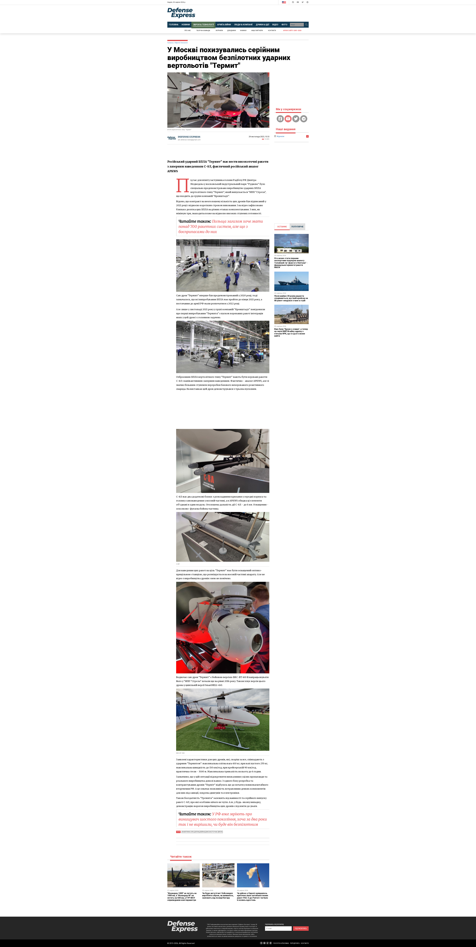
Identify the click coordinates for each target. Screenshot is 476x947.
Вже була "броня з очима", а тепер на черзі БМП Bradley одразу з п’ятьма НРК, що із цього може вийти (291, 332)
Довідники (231, 30)
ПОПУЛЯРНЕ (297, 226)
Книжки (243, 30)
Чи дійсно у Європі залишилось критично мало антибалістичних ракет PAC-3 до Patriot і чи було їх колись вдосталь (252, 896)
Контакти (272, 30)
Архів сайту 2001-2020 (292, 30)
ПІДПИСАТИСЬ (301, 929)
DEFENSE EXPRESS (189, 136)
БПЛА (197, 832)
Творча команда (203, 30)
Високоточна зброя (214, 832)
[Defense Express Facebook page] (293, 2)
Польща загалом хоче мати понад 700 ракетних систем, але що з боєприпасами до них (220, 226)
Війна (202, 832)
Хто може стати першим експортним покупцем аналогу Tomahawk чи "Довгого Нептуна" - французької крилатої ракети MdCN (290, 263)
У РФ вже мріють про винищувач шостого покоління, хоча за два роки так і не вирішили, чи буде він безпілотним (222, 819)
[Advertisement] (258, 13)
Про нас (187, 30)
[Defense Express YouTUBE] (298, 2)
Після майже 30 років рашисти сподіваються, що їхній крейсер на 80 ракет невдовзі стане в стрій (291, 298)
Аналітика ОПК (188, 832)
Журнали (219, 30)
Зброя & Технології (181, 43)
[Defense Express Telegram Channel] (307, 2)
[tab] (282, 226)
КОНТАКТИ (305, 943)
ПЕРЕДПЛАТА (294, 943)
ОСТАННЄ (282, 226)
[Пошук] (306, 25)
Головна (170, 43)
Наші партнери (257, 30)
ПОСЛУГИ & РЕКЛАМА (281, 943)
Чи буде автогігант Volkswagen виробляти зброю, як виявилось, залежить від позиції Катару (218, 895)
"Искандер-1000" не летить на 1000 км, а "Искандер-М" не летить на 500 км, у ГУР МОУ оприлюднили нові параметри (181, 896)
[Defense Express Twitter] (302, 2)
